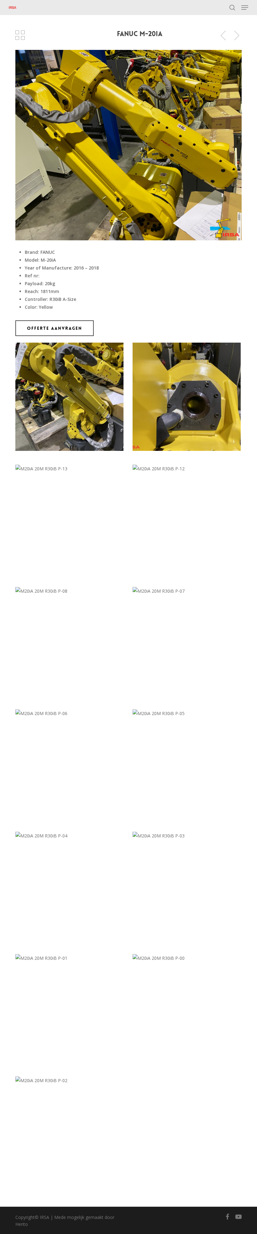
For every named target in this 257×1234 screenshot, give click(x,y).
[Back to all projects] (20, 35)
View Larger (71, 392)
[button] (244, 7)
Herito (21, 1224)
